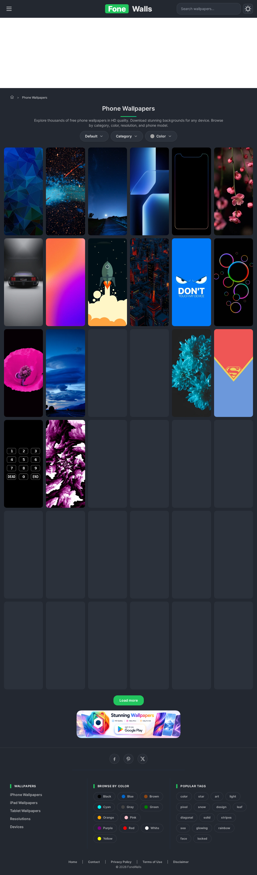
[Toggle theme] (248, 9)
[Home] (12, 97)
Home (73, 862)
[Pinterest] (128, 759)
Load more (128, 700)
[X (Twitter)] (143, 759)
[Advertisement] (128, 53)
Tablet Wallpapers (25, 811)
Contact (94, 862)
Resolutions (20, 819)
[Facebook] (114, 759)
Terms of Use (152, 862)
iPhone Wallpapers (26, 794)
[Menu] (9, 9)
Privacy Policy (121, 862)
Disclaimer (181, 862)
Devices (17, 827)
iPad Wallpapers (24, 802)
